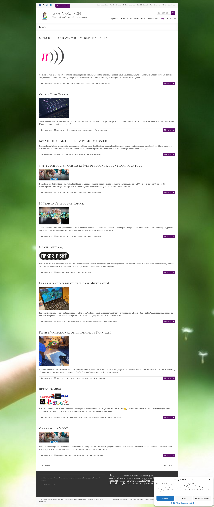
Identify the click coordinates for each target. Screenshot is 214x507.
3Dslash (115, 476)
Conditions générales (188, 503)
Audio (71, 83)
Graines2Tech (66, 13)
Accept (165, 498)
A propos (171, 18)
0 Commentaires (104, 83)
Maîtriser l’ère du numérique (61, 203)
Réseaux (157, 5)
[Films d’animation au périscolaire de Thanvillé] (61, 351)
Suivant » (168, 465)
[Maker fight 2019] (61, 256)
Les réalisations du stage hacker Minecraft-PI (75, 283)
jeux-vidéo (136, 478)
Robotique (171, 5)
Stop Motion (147, 483)
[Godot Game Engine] (61, 108)
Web (151, 5)
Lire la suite (169, 84)
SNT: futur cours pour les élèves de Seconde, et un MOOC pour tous (90, 165)
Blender (121, 476)
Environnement (158, 476)
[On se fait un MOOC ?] (61, 437)
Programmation (102, 5)
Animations (125, 18)
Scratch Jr (117, 483)
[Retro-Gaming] (61, 399)
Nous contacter (62, 6)
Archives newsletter (120, 499)
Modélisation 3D (142, 5)
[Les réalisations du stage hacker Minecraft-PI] (61, 298)
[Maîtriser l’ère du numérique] (61, 215)
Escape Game (168, 476)
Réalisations (139, 18)
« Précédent (47, 465)
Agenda (114, 18)
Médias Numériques (75, 378)
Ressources (153, 18)
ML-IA (164, 5)
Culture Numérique (141, 476)
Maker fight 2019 (51, 247)
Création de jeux (115, 5)
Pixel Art (113, 481)
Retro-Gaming (50, 389)
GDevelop (112, 478)
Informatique (123, 478)
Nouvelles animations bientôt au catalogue (73, 141)
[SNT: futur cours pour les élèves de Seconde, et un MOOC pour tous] (61, 175)
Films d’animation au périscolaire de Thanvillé (75, 332)
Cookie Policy (175, 503)
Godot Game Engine (54, 94)
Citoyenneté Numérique (76, 155)
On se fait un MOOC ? (54, 428)
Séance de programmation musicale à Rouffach (75, 38)
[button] (209, 479)
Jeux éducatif (146, 478)
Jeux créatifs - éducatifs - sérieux (80, 417)
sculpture (129, 484)
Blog (162, 18)
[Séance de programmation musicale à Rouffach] (61, 56)
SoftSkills (136, 484)
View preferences (202, 498)
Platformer (122, 481)
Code (127, 476)
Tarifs (147, 499)
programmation (138, 480)
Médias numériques (129, 5)
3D (110, 476)
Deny (183, 498)
